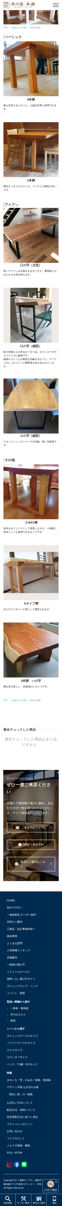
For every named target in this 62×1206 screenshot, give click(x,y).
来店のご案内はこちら (32, 864)
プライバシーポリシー (20, 1124)
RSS (9, 1152)
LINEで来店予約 (34, 844)
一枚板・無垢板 (19, 1008)
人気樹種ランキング (18, 950)
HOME (11, 900)
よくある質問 (14, 943)
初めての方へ (14, 907)
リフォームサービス (18, 971)
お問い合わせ (14, 1131)
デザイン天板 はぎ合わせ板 (23, 1087)
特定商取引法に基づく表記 (22, 1116)
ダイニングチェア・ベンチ (22, 986)
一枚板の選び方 (16, 964)
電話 (54, 1203)
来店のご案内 (39, 1203)
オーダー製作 (23, 1203)
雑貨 (13, 1020)
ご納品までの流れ (19, 27)
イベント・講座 (16, 993)
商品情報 (8, 1203)
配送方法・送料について (21, 1109)
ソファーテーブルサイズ (21, 1042)
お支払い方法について (20, 1102)
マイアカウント (16, 1138)
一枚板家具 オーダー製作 (21, 914)
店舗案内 (12, 957)
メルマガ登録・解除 (18, 1145)
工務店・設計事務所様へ (21, 928)
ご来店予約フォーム (33, 827)
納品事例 (12, 936)
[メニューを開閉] (56, 5)
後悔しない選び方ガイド (21, 978)
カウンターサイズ (17, 1057)
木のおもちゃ (18, 1014)
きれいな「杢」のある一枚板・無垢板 (29, 1080)
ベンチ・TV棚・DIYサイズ (22, 1064)
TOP (5, 27)
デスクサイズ (14, 1050)
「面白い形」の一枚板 (20, 1094)
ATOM (18, 1152)
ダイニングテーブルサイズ (22, 1035)
